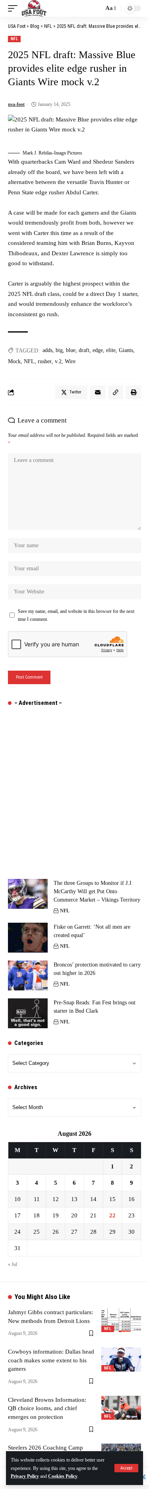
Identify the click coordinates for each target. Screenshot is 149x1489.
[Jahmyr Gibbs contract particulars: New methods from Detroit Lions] (121, 1320)
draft (84, 350)
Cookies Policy (62, 1476)
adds (47, 350)
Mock (14, 361)
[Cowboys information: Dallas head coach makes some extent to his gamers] (121, 1360)
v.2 (58, 361)
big (59, 350)
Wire (70, 361)
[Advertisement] (74, 788)
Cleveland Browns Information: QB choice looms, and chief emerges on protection (47, 1409)
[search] (95, 8)
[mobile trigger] (14, 8)
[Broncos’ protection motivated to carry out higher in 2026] (28, 975)
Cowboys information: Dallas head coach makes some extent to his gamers (51, 1360)
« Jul (12, 1264)
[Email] (97, 392)
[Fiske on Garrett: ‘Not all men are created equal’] (28, 938)
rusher (45, 361)
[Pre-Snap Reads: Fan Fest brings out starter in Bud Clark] (28, 1013)
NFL (14, 39)
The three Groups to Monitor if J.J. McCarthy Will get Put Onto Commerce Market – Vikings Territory (97, 891)
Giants (126, 350)
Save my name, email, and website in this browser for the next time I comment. (76, 615)
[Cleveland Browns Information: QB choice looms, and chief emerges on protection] (121, 1408)
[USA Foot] (33, 8)
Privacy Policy (25, 1476)
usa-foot (16, 104)
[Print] (133, 392)
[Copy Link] (115, 392)
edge (98, 350)
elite (111, 350)
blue (70, 350)
